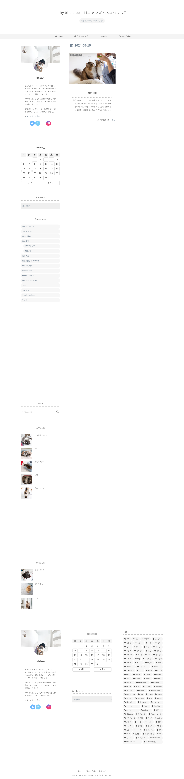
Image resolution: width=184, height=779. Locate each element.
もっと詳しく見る (33, 116)
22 (35, 173)
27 (24, 177)
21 (29, 173)
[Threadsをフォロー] (43, 123)
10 (46, 164)
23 (40, 173)
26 (57, 173)
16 (40, 168)
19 (57, 168)
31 (46, 177)
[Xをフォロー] (37, 123)
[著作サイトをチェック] (32, 123)
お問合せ (102, 771)
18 (51, 168)
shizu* (40, 77)
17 (46, 168)
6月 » (50, 183)
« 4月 (30, 183)
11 (51, 164)
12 (57, 164)
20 (24, 173)
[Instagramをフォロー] (48, 123)
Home (80, 771)
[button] (57, 411)
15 (35, 168)
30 (40, 177)
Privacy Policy (90, 771)
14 (29, 168)
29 (35, 177)
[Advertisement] (40, 349)
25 (51, 173)
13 (24, 168)
